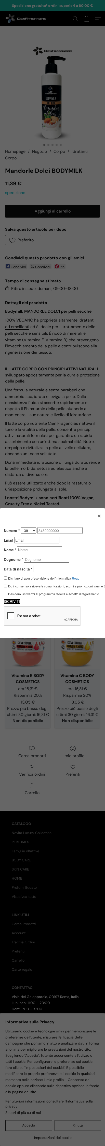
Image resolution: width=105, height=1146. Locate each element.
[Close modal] (99, 515)
